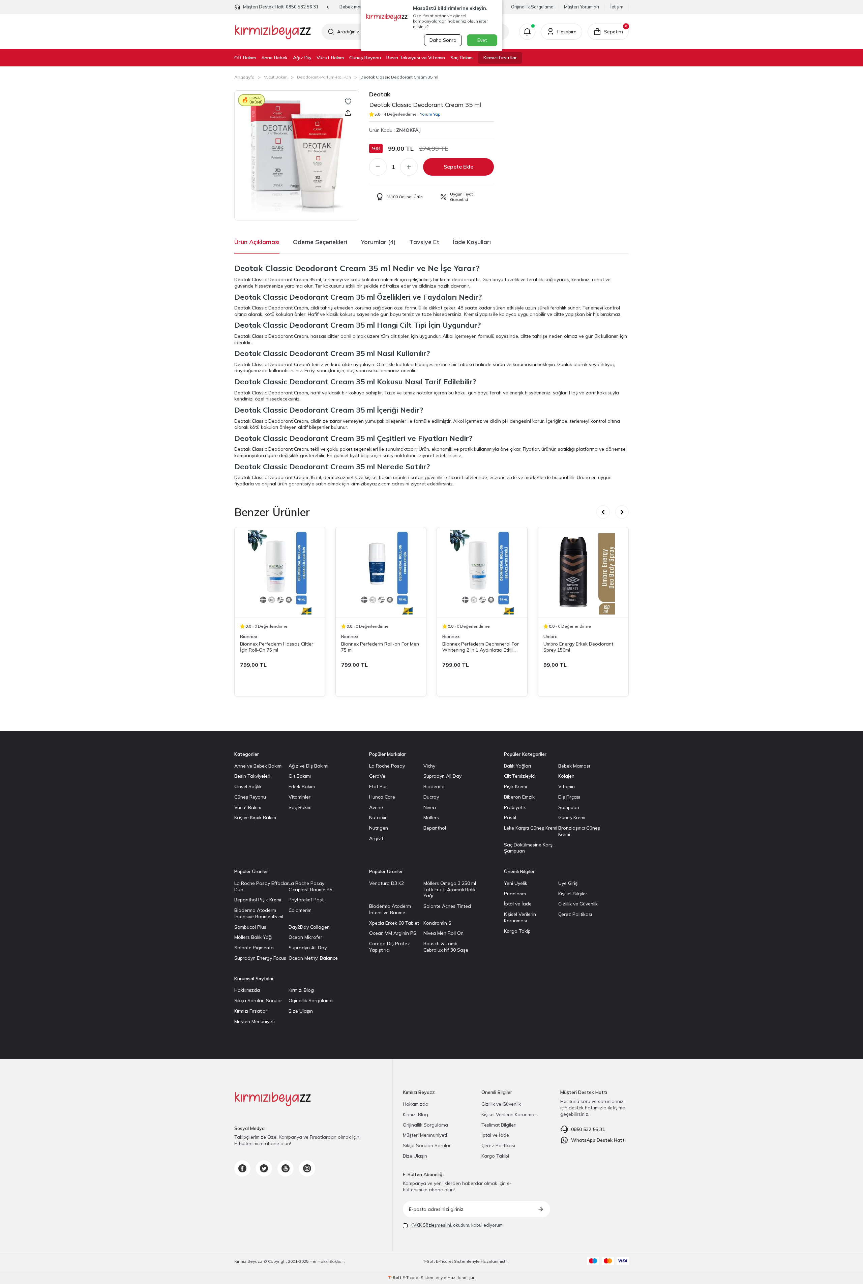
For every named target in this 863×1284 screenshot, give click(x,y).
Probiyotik (515, 807)
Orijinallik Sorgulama (532, 6)
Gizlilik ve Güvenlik (578, 904)
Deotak (379, 94)
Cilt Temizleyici (519, 776)
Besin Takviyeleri (252, 776)
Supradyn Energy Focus (260, 958)
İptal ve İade (518, 904)
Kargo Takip (517, 931)
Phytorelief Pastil (307, 900)
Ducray (431, 797)
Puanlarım (515, 894)
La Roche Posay (387, 766)
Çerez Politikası (575, 914)
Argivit (376, 838)
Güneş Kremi (571, 817)
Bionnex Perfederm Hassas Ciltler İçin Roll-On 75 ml (276, 647)
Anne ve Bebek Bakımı (258, 766)
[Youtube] (285, 1168)
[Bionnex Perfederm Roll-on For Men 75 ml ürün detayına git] (381, 572)
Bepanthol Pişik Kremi (257, 900)
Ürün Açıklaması (256, 242)
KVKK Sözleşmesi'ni (431, 1225)
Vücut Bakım (330, 58)
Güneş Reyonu (365, 58)
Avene (376, 807)
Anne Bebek (274, 58)
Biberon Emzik (519, 797)
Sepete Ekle (458, 166)
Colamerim (300, 910)
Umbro (550, 636)
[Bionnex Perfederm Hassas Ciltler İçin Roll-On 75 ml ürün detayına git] (280, 572)
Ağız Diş (302, 58)
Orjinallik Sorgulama (311, 1000)
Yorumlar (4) (378, 242)
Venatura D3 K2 (386, 883)
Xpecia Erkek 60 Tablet (394, 923)
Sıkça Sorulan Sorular (258, 1000)
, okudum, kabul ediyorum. (457, 1225)
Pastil (510, 817)
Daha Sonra (442, 40)
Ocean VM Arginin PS (392, 933)
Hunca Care (382, 797)
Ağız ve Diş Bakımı (308, 766)
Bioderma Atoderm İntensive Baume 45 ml (258, 913)
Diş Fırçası (569, 797)
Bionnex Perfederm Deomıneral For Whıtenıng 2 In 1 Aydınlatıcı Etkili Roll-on (480, 647)
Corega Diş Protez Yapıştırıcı (389, 946)
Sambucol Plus (250, 927)
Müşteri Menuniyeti (254, 1021)
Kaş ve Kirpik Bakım (255, 817)
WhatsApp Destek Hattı (598, 1140)
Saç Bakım (461, 58)
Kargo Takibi (495, 1156)
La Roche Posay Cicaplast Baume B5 (310, 886)
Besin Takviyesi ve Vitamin (415, 58)
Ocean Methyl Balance (313, 958)
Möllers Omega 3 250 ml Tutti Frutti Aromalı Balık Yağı (449, 889)
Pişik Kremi (515, 786)
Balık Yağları (517, 766)
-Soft (429, 1261)
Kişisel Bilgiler (572, 894)
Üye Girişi (568, 883)
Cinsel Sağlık (248, 786)
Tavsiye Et (424, 242)
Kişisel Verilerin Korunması (520, 917)
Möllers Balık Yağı (253, 937)
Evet (482, 40)
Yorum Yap (430, 114)
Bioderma (434, 786)
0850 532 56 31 (302, 6)
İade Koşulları (472, 242)
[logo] (272, 31)
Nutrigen (378, 828)
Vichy (429, 766)
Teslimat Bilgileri (498, 1125)
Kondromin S (437, 923)
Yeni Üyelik (515, 883)
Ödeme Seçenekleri (320, 242)
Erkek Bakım (302, 786)
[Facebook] (242, 1168)
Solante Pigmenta (254, 948)
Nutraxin (378, 817)
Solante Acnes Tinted (447, 906)
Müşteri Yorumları (581, 6)
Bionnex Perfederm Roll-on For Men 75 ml (380, 647)
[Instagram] (307, 1168)
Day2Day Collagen (309, 927)
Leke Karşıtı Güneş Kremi (530, 828)
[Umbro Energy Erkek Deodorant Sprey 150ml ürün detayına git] (583, 572)
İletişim (616, 6)
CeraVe (377, 776)
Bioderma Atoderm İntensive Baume (390, 909)
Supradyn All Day (442, 776)
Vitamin (566, 786)
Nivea (429, 807)
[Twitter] (264, 1168)
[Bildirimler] (527, 32)
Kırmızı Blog (301, 990)
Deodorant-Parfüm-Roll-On (324, 77)
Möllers (431, 817)
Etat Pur (378, 786)
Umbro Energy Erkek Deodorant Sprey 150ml (578, 647)
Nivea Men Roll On (443, 933)
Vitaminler (299, 797)
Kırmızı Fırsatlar (500, 58)
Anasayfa (244, 77)
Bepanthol (434, 828)
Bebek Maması (574, 766)
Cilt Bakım (245, 58)
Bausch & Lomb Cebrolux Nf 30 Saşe (445, 946)
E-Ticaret (444, 1261)
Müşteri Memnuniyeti (425, 1135)
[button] (327, 7)
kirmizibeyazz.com (370, 484)
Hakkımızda (247, 990)
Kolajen (566, 776)
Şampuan (568, 807)
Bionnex (249, 636)
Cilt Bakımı (300, 776)
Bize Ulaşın (301, 1011)
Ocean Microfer (305, 937)
